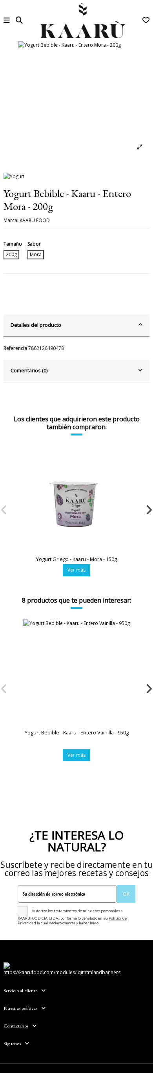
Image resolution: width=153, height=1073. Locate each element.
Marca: (11, 220)
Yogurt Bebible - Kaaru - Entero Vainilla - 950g (77, 732)
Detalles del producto (36, 324)
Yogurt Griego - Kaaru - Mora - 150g (76, 559)
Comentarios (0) (29, 370)
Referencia (15, 348)
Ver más (76, 570)
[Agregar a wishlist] (137, 456)
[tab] (76, 325)
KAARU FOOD (35, 220)
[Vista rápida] (137, 469)
